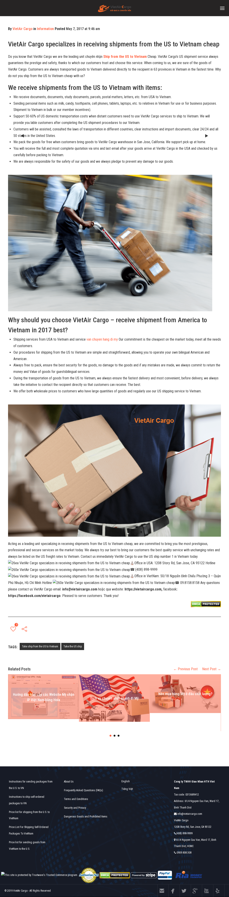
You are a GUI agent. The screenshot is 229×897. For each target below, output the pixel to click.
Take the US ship (73, 646)
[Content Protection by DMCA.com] (206, 604)
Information (45, 29)
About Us (69, 781)
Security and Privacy (75, 807)
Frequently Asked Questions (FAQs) (83, 790)
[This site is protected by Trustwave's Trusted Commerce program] (39, 875)
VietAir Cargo (22, 29)
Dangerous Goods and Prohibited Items (85, 816)
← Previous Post (185, 669)
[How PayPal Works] (165, 875)
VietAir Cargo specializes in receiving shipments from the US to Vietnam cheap (113, 44)
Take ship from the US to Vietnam (40, 646)
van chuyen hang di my (102, 339)
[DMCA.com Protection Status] (115, 875)
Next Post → (211, 669)
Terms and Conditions (76, 799)
